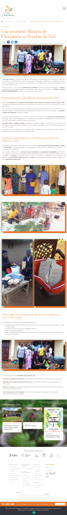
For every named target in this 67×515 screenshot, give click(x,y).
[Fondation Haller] (13, 455)
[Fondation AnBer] (51, 455)
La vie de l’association (39, 485)
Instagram (53, 473)
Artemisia (25, 475)
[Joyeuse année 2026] (53, 414)
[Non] (65, 510)
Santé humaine (38, 473)
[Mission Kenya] (12, 415)
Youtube (50, 473)
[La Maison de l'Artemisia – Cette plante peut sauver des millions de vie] (8, 10)
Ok (34, 512)
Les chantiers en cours (15, 475)
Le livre (11, 481)
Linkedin (47, 476)
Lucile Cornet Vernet (14, 469)
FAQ (47, 467)
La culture (25, 481)
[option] (12, 418)
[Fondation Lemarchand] (36, 455)
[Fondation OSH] (26, 455)
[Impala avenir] (44, 455)
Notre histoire (13, 467)
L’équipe (12, 471)
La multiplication (26, 483)
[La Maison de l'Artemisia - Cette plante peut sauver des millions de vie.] (2, 21)
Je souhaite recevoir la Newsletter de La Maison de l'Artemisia (34, 497)
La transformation (27, 485)
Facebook (47, 473)
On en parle (37, 487)
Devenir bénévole (14, 479)
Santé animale (38, 475)
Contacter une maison (28, 468)
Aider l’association (14, 477)
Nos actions (13, 473)
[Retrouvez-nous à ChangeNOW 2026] (32, 420)
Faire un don (50, 464)
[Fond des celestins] (58, 455)
